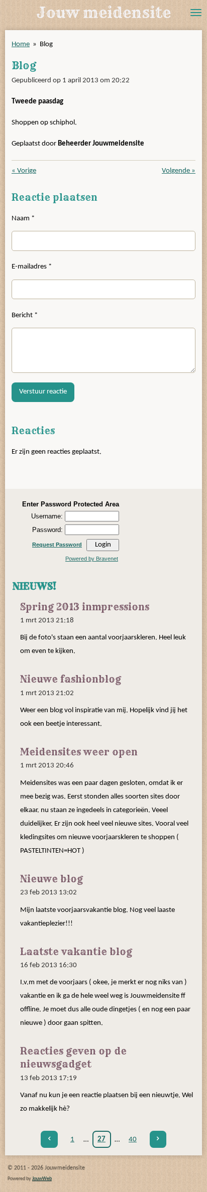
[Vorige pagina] (49, 1139)
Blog (46, 44)
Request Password (57, 545)
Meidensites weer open (79, 752)
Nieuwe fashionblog (70, 679)
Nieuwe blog (51, 879)
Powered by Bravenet (91, 559)
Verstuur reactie (43, 391)
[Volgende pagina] (158, 1139)
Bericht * (25, 315)
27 (101, 1139)
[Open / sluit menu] (196, 12)
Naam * (23, 218)
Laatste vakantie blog (76, 952)
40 (133, 1139)
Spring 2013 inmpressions (84, 607)
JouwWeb (42, 1178)
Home (21, 44)
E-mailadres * (32, 267)
